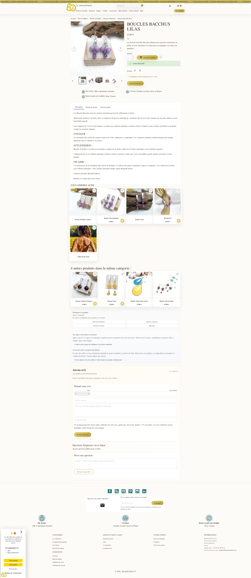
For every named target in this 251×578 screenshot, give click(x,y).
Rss (117, 491)
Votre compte (159, 535)
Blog (141, 11)
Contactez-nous (107, 548)
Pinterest (140, 71)
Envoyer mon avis (83, 435)
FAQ (104, 542)
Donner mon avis (135, 83)
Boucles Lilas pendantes (111, 218)
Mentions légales (57, 559)
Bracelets (92, 11)
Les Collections (56, 539)
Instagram (137, 491)
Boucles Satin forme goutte (139, 301)
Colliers (105, 11)
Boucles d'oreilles (81, 11)
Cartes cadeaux (134, 11)
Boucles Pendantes (99, 322)
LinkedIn (144, 491)
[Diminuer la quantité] (134, 59)
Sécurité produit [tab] (105, 107)
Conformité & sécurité (58, 565)
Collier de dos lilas (83, 257)
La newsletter (107, 545)
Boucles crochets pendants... (84, 301)
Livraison (55, 556)
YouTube (124, 491)
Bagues (98, 11)
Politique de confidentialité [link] (13, 573)
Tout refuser (13, 565)
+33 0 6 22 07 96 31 (219, 548)
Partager (135, 71)
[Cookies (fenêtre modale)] (4, 574)
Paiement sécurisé (108, 539)
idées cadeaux (122, 11)
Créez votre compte (159, 545)
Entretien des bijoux (58, 548)
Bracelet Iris (168, 218)
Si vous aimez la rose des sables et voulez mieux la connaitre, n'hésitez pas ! (98, 360)
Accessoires (113, 11)
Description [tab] (79, 107)
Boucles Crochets (98, 326)
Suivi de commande (159, 539)
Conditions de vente (58, 562)
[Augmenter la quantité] (134, 56)
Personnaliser (13, 569)
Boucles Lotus (139, 219)
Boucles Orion (112, 301)
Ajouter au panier (147, 57)
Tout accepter (13, 560)
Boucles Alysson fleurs (167, 301)
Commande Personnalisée (59, 542)
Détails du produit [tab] (91, 107)
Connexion (156, 542)
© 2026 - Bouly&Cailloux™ (125, 571)
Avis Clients (55, 545)
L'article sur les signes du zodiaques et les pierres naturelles (93, 344)
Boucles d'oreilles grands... (83, 219)
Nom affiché (173, 390)
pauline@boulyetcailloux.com (227, 550)
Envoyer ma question (84, 472)
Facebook (110, 491)
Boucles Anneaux (152, 322)
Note (88, 390)
